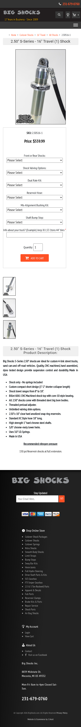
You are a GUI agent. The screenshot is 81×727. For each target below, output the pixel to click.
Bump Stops (30, 559)
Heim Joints (30, 567)
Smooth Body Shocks (34, 552)
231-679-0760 (71, 4)
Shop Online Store (35, 530)
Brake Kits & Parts (33, 601)
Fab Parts (29, 594)
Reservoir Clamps (33, 598)
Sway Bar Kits (31, 563)
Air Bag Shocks (32, 613)
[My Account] (68, 14)
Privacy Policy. (62, 712)
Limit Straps (30, 555)
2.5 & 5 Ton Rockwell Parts (37, 586)
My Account (32, 626)
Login (27, 632)
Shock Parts (30, 609)
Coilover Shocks (32, 540)
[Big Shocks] (22, 13)
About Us (30, 645)
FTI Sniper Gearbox (34, 582)
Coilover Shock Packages (36, 536)
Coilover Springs (32, 544)
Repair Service (31, 605)
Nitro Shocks (31, 548)
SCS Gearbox (31, 578)
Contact (28, 651)
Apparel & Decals (33, 590)
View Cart (29, 636)
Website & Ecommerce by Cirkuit (40, 719)
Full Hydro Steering (34, 571)
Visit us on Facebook (37, 655)
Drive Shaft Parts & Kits (36, 575)
